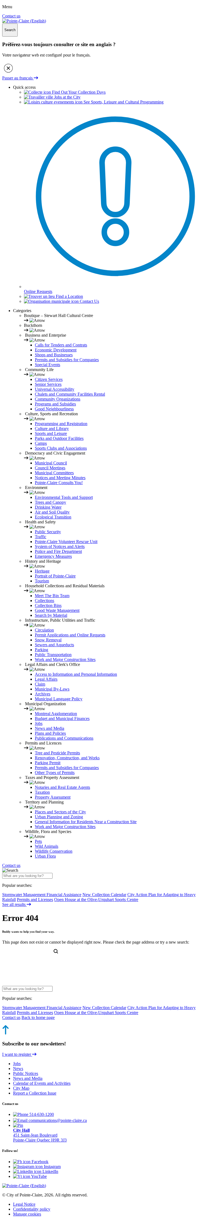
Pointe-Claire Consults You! (59, 482)
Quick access (24, 87)
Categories (22, 310)
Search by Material (51, 615)
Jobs (38, 723)
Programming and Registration (61, 423)
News (18, 1068)
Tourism (42, 581)
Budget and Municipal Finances (62, 718)
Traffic (40, 536)
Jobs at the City (67, 97)
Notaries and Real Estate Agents (62, 787)
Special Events (47, 364)
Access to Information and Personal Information (76, 674)
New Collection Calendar (104, 894)
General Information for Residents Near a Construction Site (86, 821)
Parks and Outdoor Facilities (59, 438)
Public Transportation (53, 654)
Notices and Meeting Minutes (60, 477)
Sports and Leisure (51, 433)
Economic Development (55, 350)
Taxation (42, 792)
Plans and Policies (50, 733)
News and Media (49, 728)
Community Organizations (57, 399)
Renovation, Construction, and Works (67, 757)
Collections (44, 600)
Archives (42, 694)
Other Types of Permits (55, 772)
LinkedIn (49, 1171)
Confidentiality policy (31, 1209)
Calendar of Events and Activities (41, 1083)
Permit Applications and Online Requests (70, 635)
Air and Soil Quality (52, 512)
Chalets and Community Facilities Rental (70, 394)
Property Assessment (52, 797)
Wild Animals (46, 846)
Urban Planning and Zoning (59, 816)
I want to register (17, 1054)
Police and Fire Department (58, 551)
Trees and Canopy (50, 502)
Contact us (11, 16)
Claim (40, 684)
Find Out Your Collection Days (78, 92)
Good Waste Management (57, 610)
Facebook (39, 1161)
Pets (38, 841)
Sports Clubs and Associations (61, 448)
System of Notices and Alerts (60, 546)
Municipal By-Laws (52, 689)
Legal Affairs (46, 679)
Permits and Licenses (35, 899)
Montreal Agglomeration (56, 713)
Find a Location (69, 296)
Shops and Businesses (54, 354)
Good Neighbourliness (54, 409)
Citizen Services (49, 379)
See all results (14, 904)
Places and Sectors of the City (60, 812)
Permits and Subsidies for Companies (67, 359)
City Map (21, 1088)
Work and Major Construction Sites (65, 659)
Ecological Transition (53, 517)
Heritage (42, 571)
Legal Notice (24, 1204)
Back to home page (38, 1017)
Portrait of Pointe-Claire (55, 576)
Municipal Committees (54, 472)
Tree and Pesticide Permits (57, 753)
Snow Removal (48, 640)
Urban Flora (45, 856)
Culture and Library (52, 428)
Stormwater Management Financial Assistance (41, 894)
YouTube (38, 1176)
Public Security (48, 531)
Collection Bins (48, 605)
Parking (41, 649)
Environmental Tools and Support (64, 497)
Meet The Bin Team (52, 595)
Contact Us (89, 301)
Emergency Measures (53, 556)
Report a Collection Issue (34, 1093)
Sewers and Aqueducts (54, 644)
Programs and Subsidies (55, 404)
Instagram (52, 1166)
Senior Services (48, 384)
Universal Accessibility (54, 389)
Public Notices (25, 1073)
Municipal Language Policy (58, 699)
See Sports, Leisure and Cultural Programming (123, 102)
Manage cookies (27, 1214)
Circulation (44, 630)
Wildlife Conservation (53, 851)
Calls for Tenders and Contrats (61, 345)
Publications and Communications (64, 738)
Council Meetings (50, 468)
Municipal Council (51, 463)
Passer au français (18, 78)
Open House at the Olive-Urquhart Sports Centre (96, 899)
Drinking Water (48, 507)
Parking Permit (47, 762)
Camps (41, 443)
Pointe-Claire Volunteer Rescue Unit (66, 541)
